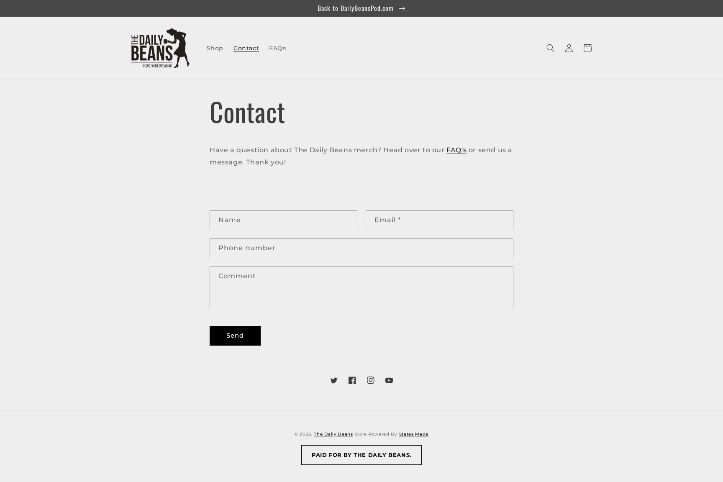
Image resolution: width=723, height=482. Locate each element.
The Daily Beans (333, 434)
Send (235, 335)
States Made (414, 434)
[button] (550, 48)
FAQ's (456, 150)
